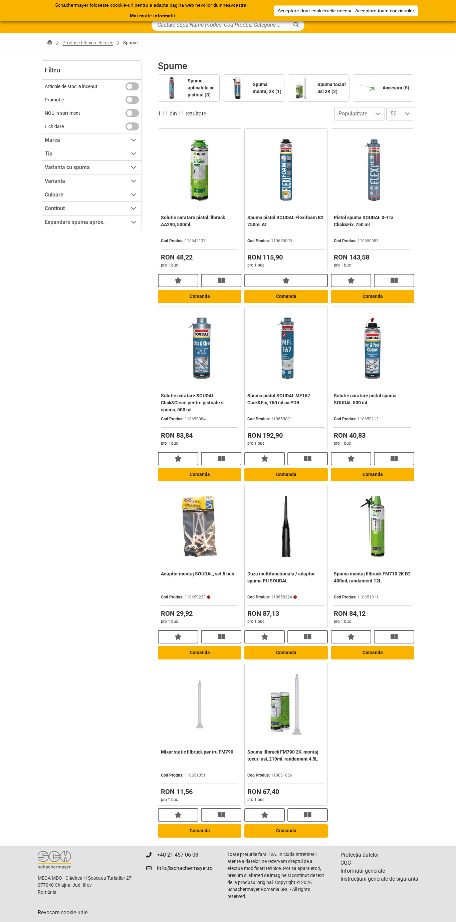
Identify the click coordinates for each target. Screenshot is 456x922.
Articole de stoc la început (71, 86)
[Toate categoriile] (49, 42)
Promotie (54, 99)
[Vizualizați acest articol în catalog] (221, 280)
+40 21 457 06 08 (177, 855)
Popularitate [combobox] (352, 113)
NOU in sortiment (62, 113)
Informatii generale (362, 871)
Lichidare (54, 126)
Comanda (200, 296)
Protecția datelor (359, 855)
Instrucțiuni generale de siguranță (379, 879)
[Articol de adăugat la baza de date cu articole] (178, 280)
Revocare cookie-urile (62, 912)
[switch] (132, 86)
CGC (345, 863)
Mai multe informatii (152, 15)
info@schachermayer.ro (185, 868)
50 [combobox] (394, 113)
